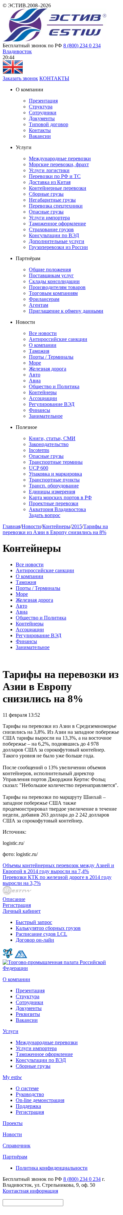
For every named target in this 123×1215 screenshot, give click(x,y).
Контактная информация (30, 1191)
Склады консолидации (54, 281)
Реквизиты (28, 1014)
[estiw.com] (13, 72)
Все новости (43, 333)
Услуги (10, 1031)
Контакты (40, 130)
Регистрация (17, 905)
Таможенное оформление (57, 223)
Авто (34, 374)
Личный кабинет (22, 911)
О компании (42, 345)
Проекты (13, 1123)
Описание (14, 899)
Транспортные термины (56, 462)
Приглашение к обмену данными (66, 311)
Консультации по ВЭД (54, 235)
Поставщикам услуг (51, 275)
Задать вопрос (44, 515)
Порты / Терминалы (51, 357)
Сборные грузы (46, 194)
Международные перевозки (60, 158)
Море (35, 363)
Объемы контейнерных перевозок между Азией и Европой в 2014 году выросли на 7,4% (58, 868)
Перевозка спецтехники (56, 206)
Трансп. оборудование (54, 485)
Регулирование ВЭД (51, 404)
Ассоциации (43, 398)
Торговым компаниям (53, 293)
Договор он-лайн (35, 940)
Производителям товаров (57, 287)
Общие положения (50, 269)
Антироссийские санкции (58, 339)
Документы (42, 118)
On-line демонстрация (40, 1100)
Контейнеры (43, 392)
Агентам (38, 305)
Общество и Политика (54, 386)
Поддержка (28, 1106)
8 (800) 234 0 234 (82, 45)
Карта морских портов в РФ (60, 497)
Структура (40, 106)
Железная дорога (47, 368)
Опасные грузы (46, 211)
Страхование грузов (51, 229)
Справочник (17, 1145)
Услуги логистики (49, 170)
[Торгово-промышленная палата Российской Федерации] (61, 968)
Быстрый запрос (34, 922)
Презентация (43, 100)
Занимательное (46, 416)
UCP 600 (38, 468)
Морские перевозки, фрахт (59, 164)
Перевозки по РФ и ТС (55, 176)
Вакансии (40, 136)
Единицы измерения (52, 491)
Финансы (39, 410)
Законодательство (49, 444)
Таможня (39, 351)
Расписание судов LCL (41, 934)
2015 (77, 526)
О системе (27, 1088)
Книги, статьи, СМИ (52, 438)
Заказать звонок (20, 78)
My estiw (12, 1077)
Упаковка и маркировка (55, 474)
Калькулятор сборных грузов (48, 928)
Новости (31, 526)
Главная (11, 526)
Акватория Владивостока (57, 509)
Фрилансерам (44, 299)
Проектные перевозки (53, 503)
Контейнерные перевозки (57, 188)
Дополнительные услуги (56, 241)
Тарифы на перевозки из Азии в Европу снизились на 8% (55, 529)
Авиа (35, 380)
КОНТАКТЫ (54, 78)
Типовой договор (48, 124)
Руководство (30, 1094)
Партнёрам (15, 1156)
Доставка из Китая (50, 182)
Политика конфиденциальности (52, 1168)
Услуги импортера (49, 217)
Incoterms (39, 450)
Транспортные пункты (54, 480)
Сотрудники (42, 112)
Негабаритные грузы (52, 200)
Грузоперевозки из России (58, 247)
